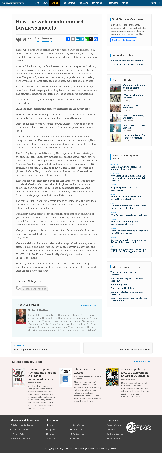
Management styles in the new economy (126, 279)
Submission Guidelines (23, 425)
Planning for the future (122, 288)
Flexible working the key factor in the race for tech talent (128, 206)
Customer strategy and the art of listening (127, 293)
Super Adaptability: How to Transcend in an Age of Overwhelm (135, 372)
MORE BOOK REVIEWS (143, 361)
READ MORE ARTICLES (89, 305)
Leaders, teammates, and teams (133, 116)
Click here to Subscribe (123, 40)
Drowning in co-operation (131, 106)
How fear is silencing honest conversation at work (125, 222)
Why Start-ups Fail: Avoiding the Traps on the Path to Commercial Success (127, 178)
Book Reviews (68, 3)
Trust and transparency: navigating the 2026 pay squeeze (129, 231)
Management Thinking (34, 288)
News (45, 3)
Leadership (112, 430)
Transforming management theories (124, 273)
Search (76, 439)
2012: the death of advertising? (126, 60)
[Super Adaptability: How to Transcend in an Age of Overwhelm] (113, 384)
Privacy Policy (19, 434)
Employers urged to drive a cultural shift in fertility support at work (128, 250)
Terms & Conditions (22, 439)
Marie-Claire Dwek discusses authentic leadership (125, 167)
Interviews (113, 3)
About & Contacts (21, 430)
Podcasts (83, 3)
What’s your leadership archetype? (128, 214)
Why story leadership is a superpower (123, 188)
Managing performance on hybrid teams (135, 86)
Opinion (55, 3)
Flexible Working (114, 425)
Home (36, 3)
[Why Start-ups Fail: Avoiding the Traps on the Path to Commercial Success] (20, 389)
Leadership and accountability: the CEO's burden (128, 299)
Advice (125, 3)
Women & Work (113, 439)
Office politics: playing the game (134, 96)
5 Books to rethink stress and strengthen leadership (125, 197)
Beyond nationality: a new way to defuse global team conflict (128, 241)
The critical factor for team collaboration (134, 136)
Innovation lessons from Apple (126, 64)
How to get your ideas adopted (134, 126)
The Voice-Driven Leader (85, 371)
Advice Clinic (78, 434)
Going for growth (119, 284)
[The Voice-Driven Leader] (66, 386)
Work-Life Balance (115, 434)
